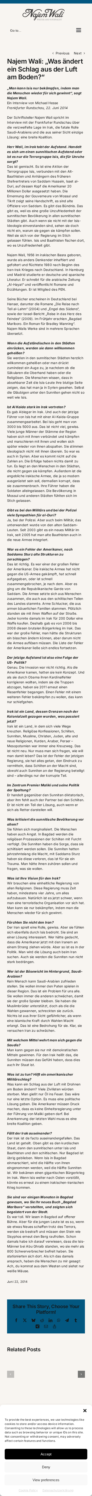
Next (78, 53)
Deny (46, 1467)
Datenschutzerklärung (57, 1490)
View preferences (46, 1480)
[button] (85, 1410)
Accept (46, 1454)
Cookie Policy (28, 1490)
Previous (62, 53)
